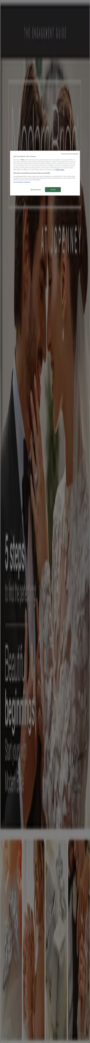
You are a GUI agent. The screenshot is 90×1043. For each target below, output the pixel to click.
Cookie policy (60, 170)
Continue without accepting (69, 153)
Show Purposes (36, 189)
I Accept (53, 189)
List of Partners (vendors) (21, 182)
